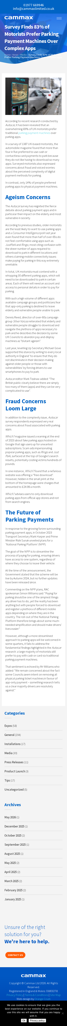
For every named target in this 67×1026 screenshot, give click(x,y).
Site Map (55, 995)
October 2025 (12, 835)
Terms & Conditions (36, 995)
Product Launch (14, 771)
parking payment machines (34, 133)
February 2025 (13, 890)
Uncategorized (14, 789)
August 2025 (12, 854)
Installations (12, 744)
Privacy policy (37, 1020)
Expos (8, 726)
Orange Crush (42, 999)
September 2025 (15, 845)
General (9, 735)
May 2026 (10, 817)
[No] (62, 1013)
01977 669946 (33, 5)
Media (8, 753)
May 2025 (10, 863)
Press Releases (13, 762)
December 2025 (14, 826)
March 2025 (11, 881)
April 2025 (10, 872)
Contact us (15, 955)
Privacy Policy (14, 995)
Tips (7, 780)
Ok (23, 1020)
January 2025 (12, 899)
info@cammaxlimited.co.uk (33, 8)
